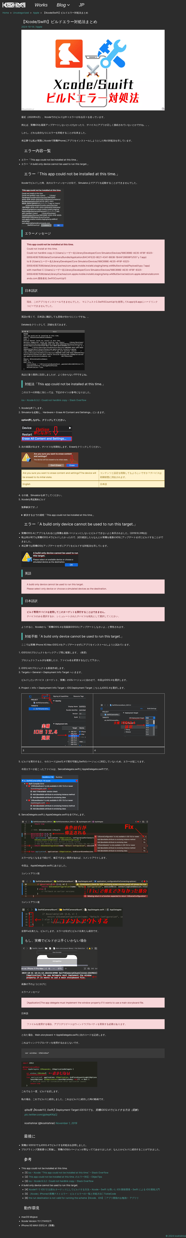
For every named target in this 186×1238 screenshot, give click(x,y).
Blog (61, 4)
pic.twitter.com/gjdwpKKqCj (41, 1114)
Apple (39, 26)
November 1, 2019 (66, 1123)
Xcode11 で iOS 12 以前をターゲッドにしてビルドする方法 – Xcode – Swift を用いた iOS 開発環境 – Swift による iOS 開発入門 (94, 1189)
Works (41, 4)
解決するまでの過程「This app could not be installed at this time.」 (59, 515)
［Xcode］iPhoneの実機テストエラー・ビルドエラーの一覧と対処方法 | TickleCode (72, 1193)
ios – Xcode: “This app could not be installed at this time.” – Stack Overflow (68, 1172)
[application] (68, 5)
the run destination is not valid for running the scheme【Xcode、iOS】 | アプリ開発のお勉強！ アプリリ (84, 1198)
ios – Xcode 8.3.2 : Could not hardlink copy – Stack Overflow (53, 400)
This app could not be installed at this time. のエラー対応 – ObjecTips (65, 1176)
